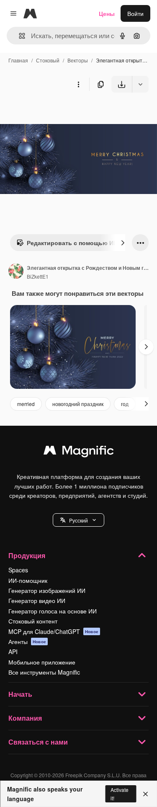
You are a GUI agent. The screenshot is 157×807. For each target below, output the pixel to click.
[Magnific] (79, 452)
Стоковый (47, 60)
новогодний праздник (77, 403)
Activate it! (120, 793)
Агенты (27, 641)
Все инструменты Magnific (44, 672)
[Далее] (122, 242)
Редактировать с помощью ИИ (72, 242)
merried (26, 403)
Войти (135, 13)
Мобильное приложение (41, 662)
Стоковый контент (32, 621)
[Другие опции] (78, 84)
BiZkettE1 (38, 276)
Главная (18, 60)
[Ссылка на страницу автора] (15, 272)
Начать (20, 694)
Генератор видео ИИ (36, 600)
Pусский (78, 520)
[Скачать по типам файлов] (140, 84)
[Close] (145, 794)
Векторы (77, 60)
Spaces (18, 570)
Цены (107, 13)
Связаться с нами (38, 742)
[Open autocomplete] (18, 36)
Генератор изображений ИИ (46, 590)
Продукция (26, 555)
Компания (25, 718)
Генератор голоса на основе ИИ (52, 611)
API (13, 651)
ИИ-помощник (27, 580)
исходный (56, 112)
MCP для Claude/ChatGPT (53, 631)
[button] (78, 520)
